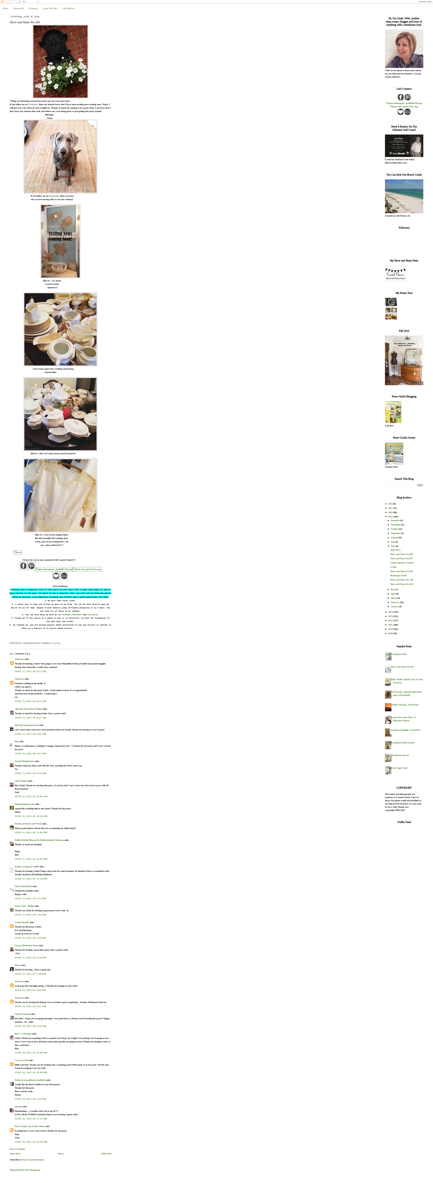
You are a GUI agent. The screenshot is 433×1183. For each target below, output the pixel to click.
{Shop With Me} (50, 8)
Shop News (395, 550)
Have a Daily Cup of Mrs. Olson (30, 1126)
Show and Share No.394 (402, 667)
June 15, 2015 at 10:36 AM (31, 816)
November (396, 524)
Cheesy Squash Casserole (401, 563)
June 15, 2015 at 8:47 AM (30, 718)
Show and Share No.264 (401, 584)
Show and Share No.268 (401, 554)
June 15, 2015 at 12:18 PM (31, 879)
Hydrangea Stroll (398, 575)
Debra (18, 965)
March (394, 598)
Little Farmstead (22, 1014)
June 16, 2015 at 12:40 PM (31, 1072)
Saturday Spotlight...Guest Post (405, 730)
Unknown (19, 659)
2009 (390, 633)
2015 (390, 516)
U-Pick (393, 567)
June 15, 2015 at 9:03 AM (30, 753)
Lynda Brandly (22, 922)
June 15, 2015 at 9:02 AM (30, 734)
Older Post (106, 1153)
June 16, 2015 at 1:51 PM (30, 1099)
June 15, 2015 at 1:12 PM (30, 898)
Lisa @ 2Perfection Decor (26, 945)
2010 (390, 629)
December (395, 520)
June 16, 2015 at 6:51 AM (30, 1006)
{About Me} (18, 8)
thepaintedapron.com (25, 804)
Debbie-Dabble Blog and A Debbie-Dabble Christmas (39, 840)
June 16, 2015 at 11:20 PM (31, 1142)
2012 (390, 620)
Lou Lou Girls (21, 1060)
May (393, 589)
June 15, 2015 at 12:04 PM (31, 832)
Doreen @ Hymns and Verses (28, 823)
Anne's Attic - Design (24, 906)
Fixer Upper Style (399, 768)
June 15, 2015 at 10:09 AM (31, 796)
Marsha (18, 1106)
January (395, 606)
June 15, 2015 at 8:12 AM (30, 671)
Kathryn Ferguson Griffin (27, 866)
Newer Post (15, 1153)
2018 (390, 504)
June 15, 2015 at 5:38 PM (30, 974)
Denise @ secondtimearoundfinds (30, 1080)
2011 (390, 625)
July (393, 542)
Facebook (32, 104)
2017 (390, 508)
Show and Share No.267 (401, 558)
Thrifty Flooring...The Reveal (404, 705)
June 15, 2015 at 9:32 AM (30, 773)
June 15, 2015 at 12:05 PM (31, 859)
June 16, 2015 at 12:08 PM (31, 1053)
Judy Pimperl (21, 781)
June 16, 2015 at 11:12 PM (31, 1119)
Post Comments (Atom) (33, 1160)
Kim (17, 741)
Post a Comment (17, 1149)
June (393, 546)
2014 (390, 612)
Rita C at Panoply (23, 1034)
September (396, 533)
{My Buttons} (68, 8)
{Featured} (33, 8)
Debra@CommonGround (27, 725)
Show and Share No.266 (25, 22)
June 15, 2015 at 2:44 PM (30, 938)
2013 (390, 616)
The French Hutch (23, 886)
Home (5, 8)
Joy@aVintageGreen (24, 761)
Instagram (54, 196)
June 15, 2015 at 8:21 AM (30, 701)
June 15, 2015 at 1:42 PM (30, 915)
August (394, 537)
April (393, 594)
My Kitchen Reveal (400, 755)
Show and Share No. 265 (401, 580)
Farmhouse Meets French (403, 742)
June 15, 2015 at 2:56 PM (30, 957)
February (395, 602)
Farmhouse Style (399, 654)
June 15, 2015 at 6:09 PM (30, 990)
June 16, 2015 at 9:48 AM (30, 1026)
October (395, 529)
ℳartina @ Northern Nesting (28, 709)
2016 (390, 512)
